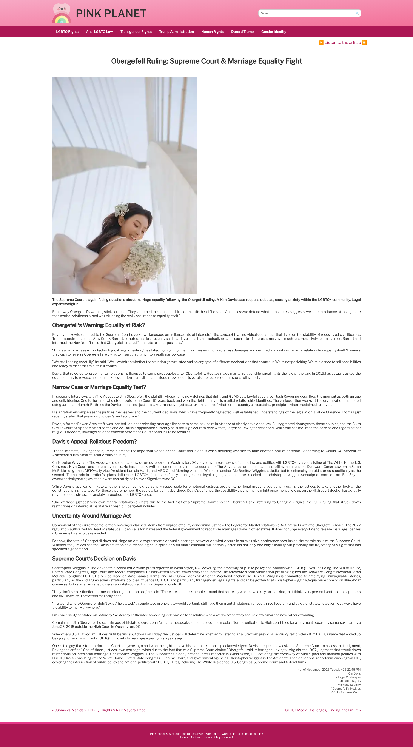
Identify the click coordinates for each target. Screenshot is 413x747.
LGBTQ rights (67, 32)
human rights (212, 32)
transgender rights (136, 32)
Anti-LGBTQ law (99, 32)
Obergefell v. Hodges (347, 688)
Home (184, 737)
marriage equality (349, 685)
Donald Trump (242, 32)
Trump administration (176, 32)
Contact (227, 737)
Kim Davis (354, 673)
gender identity (273, 32)
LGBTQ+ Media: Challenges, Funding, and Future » (322, 710)
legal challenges (349, 677)
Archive (195, 737)
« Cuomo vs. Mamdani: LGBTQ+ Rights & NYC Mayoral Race (98, 710)
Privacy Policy (211, 737)
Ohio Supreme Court (347, 692)
